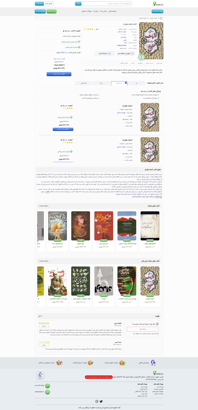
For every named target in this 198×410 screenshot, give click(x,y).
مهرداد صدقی (122, 32)
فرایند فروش (143, 389)
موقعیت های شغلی (157, 392)
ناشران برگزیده (124, 63)
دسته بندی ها (156, 11)
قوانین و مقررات (158, 389)
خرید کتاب (39, 4)
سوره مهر (123, 37)
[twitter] (101, 401)
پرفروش (140, 63)
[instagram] (96, 401)
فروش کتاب (48, 4)
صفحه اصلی (112, 11)
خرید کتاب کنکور (142, 396)
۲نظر (97, 29)
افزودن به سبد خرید (59, 74)
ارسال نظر (143, 329)
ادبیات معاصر (149, 63)
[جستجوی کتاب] (78, 4)
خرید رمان (144, 394)
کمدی (132, 63)
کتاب (48, 192)
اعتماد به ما (160, 387)
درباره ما (95, 11)
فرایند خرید (144, 387)
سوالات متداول (87, 11)
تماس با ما (103, 11)
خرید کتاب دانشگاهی (141, 392)
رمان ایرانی (159, 63)
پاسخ (43, 326)
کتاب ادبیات (122, 29)
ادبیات (122, 109)
